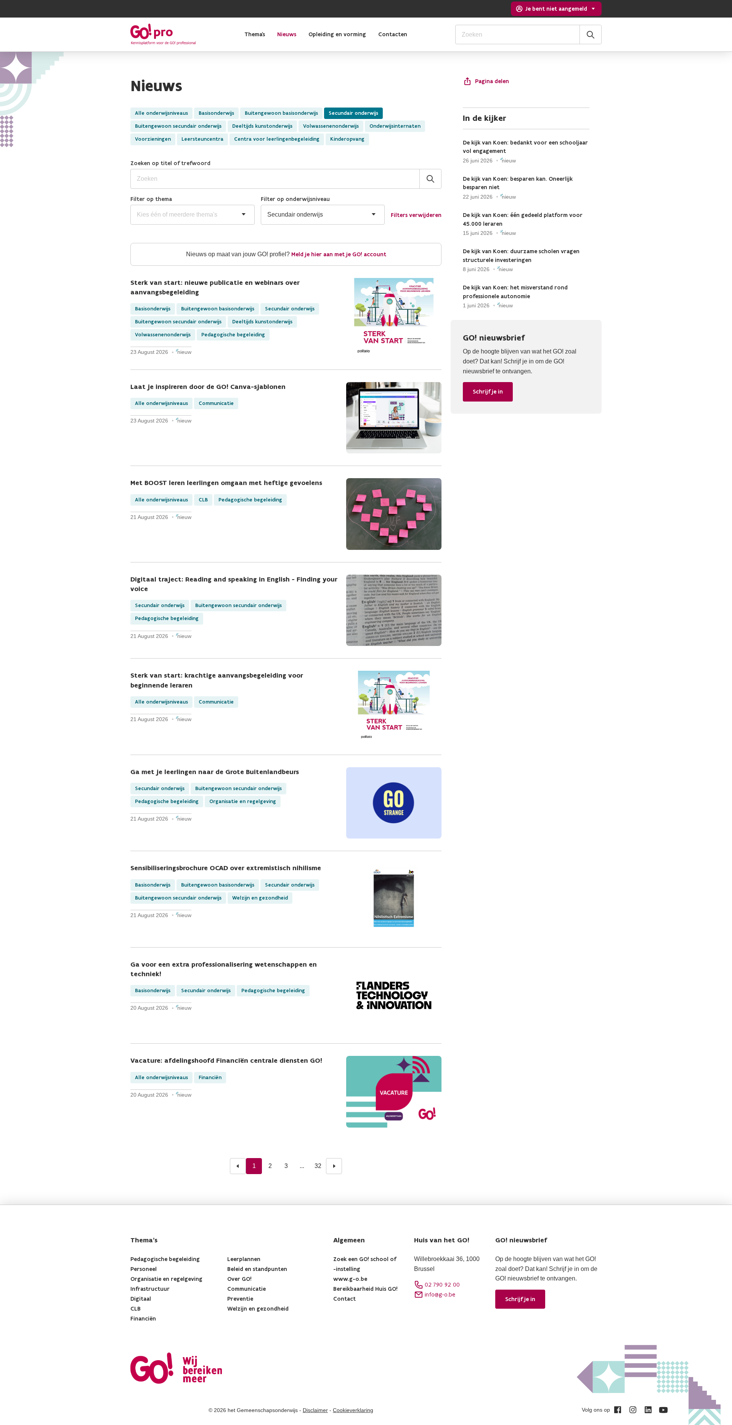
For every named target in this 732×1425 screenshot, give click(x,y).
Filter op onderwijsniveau (295, 198)
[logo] (163, 34)
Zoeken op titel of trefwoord (170, 163)
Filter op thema (151, 198)
